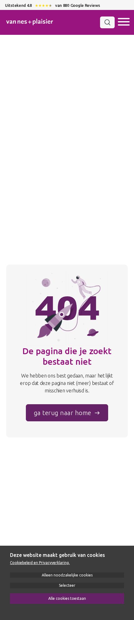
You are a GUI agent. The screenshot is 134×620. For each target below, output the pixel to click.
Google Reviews (85, 5)
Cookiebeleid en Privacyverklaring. (40, 563)
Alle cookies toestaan (67, 598)
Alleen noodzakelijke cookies (67, 575)
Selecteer (67, 585)
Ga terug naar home (62, 412)
